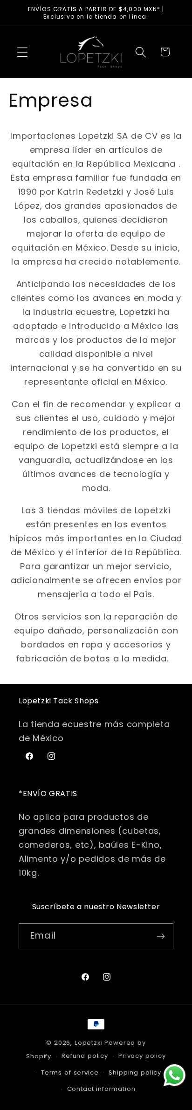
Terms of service (69, 1072)
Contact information (101, 1088)
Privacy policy (142, 1055)
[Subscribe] (160, 936)
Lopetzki (89, 1042)
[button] (22, 52)
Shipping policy (135, 1072)
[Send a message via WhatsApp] (174, 1075)
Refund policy (85, 1055)
